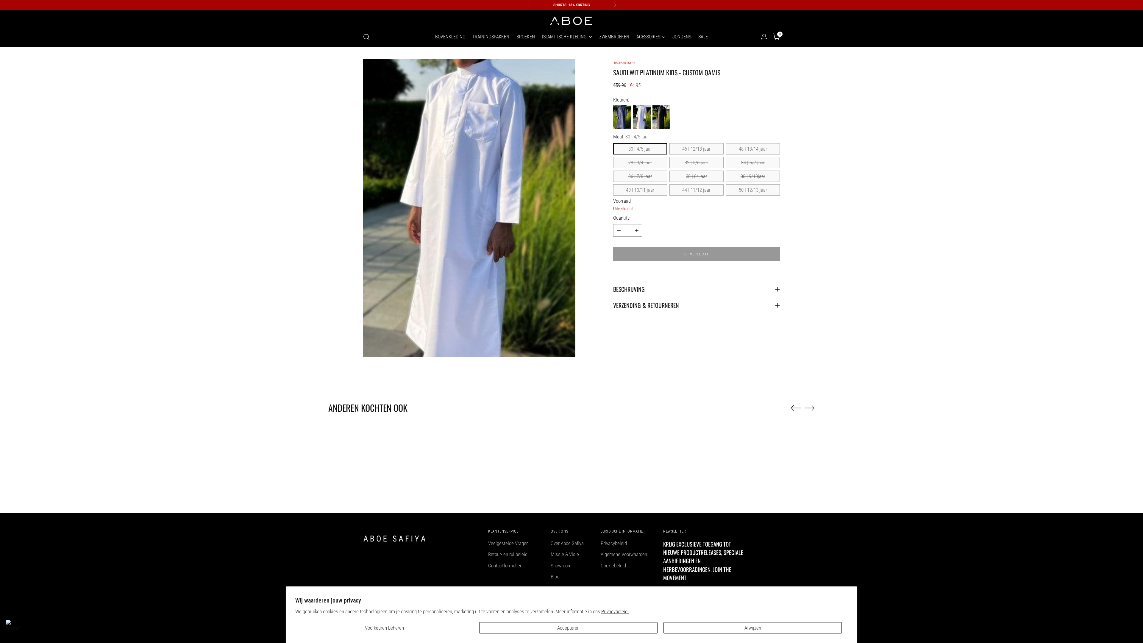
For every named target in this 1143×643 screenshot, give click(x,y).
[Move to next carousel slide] (810, 408)
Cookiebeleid (613, 566)
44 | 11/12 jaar (696, 190)
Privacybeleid (614, 543)
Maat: (631, 137)
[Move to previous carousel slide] (796, 408)
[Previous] (528, 5)
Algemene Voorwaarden (624, 554)
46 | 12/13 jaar (696, 149)
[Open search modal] (366, 37)
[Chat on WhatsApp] (13, 627)
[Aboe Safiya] (571, 20)
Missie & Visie (565, 554)
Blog (555, 577)
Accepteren (568, 628)
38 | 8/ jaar (696, 176)
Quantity (621, 218)
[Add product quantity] (636, 230)
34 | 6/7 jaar (753, 163)
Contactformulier (504, 566)
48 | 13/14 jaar (753, 149)
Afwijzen (752, 628)
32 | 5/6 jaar (696, 163)
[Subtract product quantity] (618, 230)
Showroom (561, 566)
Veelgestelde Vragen (508, 543)
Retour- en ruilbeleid (507, 554)
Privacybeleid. (615, 611)
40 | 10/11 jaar (640, 190)
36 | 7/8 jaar (640, 176)
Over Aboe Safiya (567, 543)
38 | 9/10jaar (753, 176)
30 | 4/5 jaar (640, 149)
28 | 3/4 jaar (640, 163)
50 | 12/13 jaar (753, 190)
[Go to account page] (764, 37)
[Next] (615, 5)
